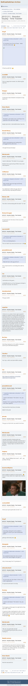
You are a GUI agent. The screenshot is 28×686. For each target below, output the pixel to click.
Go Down (3, 26)
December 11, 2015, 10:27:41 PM (8, 110)
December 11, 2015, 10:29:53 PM (8, 455)
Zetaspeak (5, 544)
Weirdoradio (5, 154)
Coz (3, 274)
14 (15, 26)
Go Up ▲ (19, 681)
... (12, 26)
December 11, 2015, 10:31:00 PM (8, 625)
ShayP (4, 31)
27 (11, 28)
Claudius (4, 353)
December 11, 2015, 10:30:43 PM (8, 593)
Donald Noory (6, 130)
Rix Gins (4, 337)
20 (25, 26)
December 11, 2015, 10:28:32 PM (8, 277)
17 (20, 26)
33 (21, 28)
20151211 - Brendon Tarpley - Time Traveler (11, 34)
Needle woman (6, 638)
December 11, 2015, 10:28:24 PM (8, 216)
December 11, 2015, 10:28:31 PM (8, 253)
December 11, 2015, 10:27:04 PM (8, 78)
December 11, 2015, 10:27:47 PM (8, 158)
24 (7, 28)
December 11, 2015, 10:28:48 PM (8, 311)
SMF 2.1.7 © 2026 (10, 682)
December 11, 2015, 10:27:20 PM (8, 94)
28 (13, 28)
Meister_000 (5, 197)
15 (17, 26)
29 (14, 28)
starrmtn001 (6, 229)
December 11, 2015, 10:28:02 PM (8, 200)
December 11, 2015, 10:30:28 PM (8, 506)
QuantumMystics (7, 468)
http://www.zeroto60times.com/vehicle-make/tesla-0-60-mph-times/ (11, 377)
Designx (4, 91)
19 (23, 26)
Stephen (4, 451)
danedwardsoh (6, 291)
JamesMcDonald (7, 250)
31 (18, 28)
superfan (5, 307)
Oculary (4, 590)
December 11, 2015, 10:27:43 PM (8, 134)
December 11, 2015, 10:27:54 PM (8, 175)
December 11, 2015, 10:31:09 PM (8, 659)
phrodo (4, 416)
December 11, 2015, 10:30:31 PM (8, 523)
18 (21, 26)
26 (10, 28)
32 (19, 28)
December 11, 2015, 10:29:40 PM (8, 420)
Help (8, 681)
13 (14, 26)
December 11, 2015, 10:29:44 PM (8, 436)
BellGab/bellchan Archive (10, 2)
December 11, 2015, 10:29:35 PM (8, 389)
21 (1, 28)
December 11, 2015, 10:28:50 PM (8, 341)
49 (23, 28)
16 (18, 26)
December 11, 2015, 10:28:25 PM (8, 233)
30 (16, 28)
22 (3, 28)
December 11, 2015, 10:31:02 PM (8, 642)
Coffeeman (5, 172)
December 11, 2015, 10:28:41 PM (8, 295)
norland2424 (6, 503)
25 (8, 28)
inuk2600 (5, 74)
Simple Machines (17, 682)
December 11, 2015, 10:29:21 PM (8, 373)
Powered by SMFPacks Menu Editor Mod (14, 684)
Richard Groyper (7, 213)
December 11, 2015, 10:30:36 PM (8, 571)
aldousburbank (6, 568)
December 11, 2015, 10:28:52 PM (8, 357)
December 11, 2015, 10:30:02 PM (8, 471)
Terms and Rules (13, 681)
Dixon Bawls (6, 107)
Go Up (2, 670)
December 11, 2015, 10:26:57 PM (8, 35)
